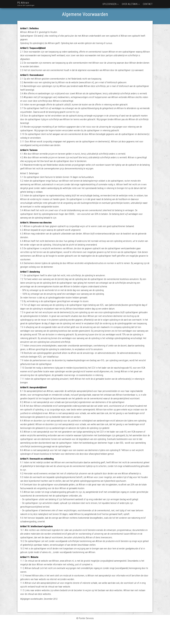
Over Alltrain (130, 4)
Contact (148, 4)
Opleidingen (110, 4)
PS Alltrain (23, 2)
